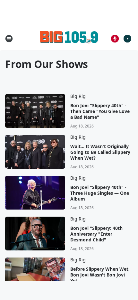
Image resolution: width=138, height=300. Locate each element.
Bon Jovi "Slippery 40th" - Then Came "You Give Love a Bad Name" (100, 111)
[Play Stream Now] (127, 38)
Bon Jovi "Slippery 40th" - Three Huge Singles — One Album (99, 193)
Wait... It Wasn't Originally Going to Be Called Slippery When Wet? (100, 152)
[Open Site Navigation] (9, 38)
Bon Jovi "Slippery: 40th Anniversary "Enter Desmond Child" (96, 234)
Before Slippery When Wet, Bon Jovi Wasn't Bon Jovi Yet (100, 275)
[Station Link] (69, 38)
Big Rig (78, 96)
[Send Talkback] (115, 38)
